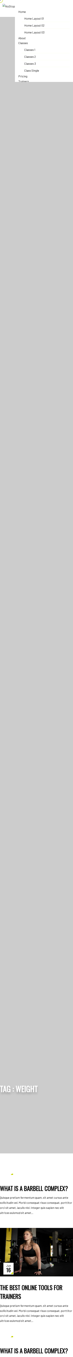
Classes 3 (30, 63)
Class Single (31, 70)
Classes (23, 43)
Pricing (22, 76)
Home (22, 11)
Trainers (23, 81)
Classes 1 (29, 49)
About (22, 38)
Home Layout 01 (34, 18)
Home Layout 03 (34, 32)
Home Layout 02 (34, 25)
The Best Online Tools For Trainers (31, 1292)
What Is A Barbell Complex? (34, 1188)
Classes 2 (30, 56)
